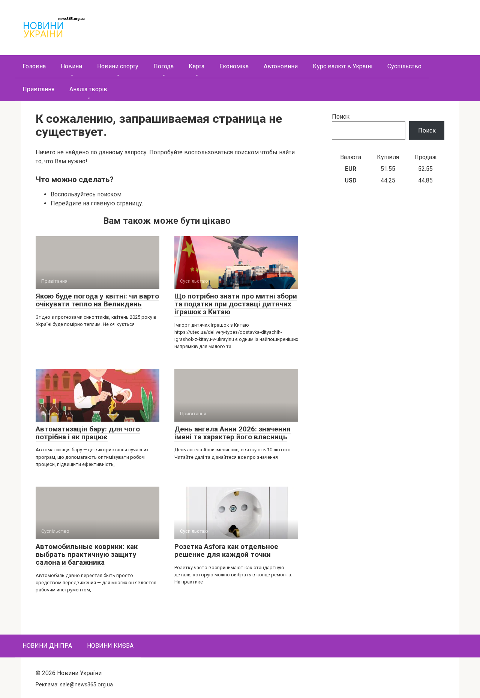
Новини (71, 66)
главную (103, 203)
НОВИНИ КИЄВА (110, 645)
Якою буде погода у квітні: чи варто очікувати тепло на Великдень (97, 300)
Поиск (341, 116)
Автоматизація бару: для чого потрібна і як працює (88, 433)
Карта (196, 66)
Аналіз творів (88, 89)
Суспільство (404, 66)
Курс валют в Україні (342, 66)
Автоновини (281, 66)
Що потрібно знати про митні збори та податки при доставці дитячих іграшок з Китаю (235, 304)
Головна (34, 66)
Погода (163, 66)
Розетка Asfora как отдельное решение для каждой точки (226, 550)
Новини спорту (117, 66)
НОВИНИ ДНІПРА (47, 645)
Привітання (38, 89)
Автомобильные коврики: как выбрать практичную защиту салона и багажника (87, 554)
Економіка (234, 66)
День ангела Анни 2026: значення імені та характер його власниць (232, 433)
